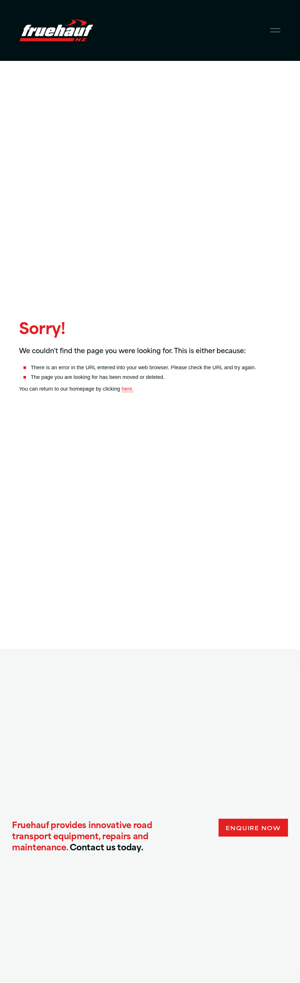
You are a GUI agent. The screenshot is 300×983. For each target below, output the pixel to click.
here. (128, 389)
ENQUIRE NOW (253, 827)
